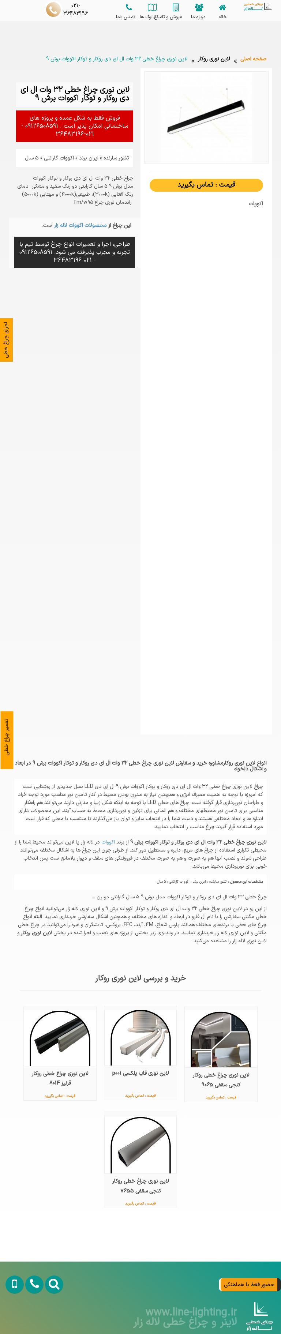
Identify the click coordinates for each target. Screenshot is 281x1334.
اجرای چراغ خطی (6, 340)
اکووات (107, 842)
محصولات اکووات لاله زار (80, 225)
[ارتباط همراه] (12, 1316)
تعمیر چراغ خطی (7, 736)
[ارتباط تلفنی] (31, 1316)
